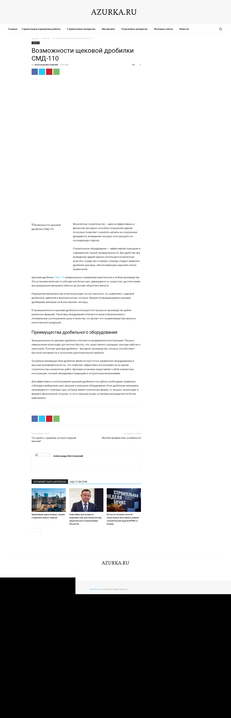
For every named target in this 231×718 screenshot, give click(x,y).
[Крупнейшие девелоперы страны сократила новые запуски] (49, 500)
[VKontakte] (207, 29)
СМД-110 (59, 277)
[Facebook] (196, 29)
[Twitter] (42, 72)
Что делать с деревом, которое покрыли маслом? (54, 439)
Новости (46, 38)
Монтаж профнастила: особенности (121, 437)
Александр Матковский (46, 64)
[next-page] (39, 530)
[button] (220, 29)
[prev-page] (34, 530)
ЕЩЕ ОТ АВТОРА (78, 482)
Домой (35, 38)
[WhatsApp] (56, 72)
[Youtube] (213, 29)
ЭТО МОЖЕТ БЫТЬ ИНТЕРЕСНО (49, 482)
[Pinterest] (49, 72)
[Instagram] (202, 29)
